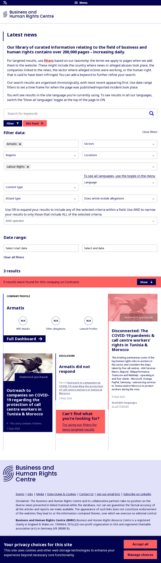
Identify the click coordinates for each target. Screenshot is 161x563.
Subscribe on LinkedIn (137, 494)
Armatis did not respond (74, 369)
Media (40, 494)
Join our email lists (108, 494)
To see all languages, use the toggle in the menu (119, 176)
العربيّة (115, 406)
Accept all (140, 544)
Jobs (30, 494)
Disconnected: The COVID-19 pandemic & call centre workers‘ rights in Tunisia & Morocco (133, 340)
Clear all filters (14, 257)
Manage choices (140, 555)
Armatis (15, 308)
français (124, 406)
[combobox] (41, 187)
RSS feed (32, 123)
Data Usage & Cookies (61, 494)
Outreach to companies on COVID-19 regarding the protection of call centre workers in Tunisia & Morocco (28, 402)
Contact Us (86, 494)
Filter (10, 123)
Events (20, 494)
